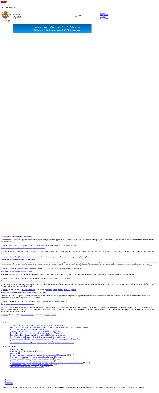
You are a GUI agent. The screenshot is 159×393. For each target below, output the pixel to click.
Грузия (48, 257)
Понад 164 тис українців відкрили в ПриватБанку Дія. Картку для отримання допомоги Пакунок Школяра (49, 327)
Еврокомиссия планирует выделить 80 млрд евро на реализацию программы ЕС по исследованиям (46, 363)
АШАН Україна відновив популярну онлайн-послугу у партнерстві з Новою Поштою (24, 292)
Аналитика (48, 245)
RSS (17, 7)
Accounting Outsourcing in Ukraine (22, 351)
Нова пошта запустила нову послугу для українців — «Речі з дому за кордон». (22, 280)
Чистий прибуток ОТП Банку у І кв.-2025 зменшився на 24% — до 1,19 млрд (38, 337)
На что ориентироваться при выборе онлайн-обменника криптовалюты (36, 341)
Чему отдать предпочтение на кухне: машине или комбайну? (17, 304)
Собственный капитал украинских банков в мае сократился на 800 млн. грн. (38, 355)
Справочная (104, 19)
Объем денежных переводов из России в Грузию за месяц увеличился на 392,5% (23, 248)
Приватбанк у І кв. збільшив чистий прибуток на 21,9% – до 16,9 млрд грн (37, 335)
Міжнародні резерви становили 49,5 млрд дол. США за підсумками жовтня (37, 325)
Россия (82, 257)
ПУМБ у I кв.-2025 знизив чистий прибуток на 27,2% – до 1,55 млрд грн (36, 333)
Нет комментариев (26, 245)
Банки (102, 13)
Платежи (62, 257)
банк (43, 257)
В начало (8, 380)
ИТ (60, 245)
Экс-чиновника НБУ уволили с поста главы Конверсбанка (31, 359)
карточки (53, 278)
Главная (103, 11)
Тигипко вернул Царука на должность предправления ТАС (31, 365)
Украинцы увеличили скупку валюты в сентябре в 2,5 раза (31, 357)
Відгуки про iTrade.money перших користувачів (27, 329)
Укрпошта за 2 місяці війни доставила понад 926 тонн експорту (18, 259)
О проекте (104, 15)
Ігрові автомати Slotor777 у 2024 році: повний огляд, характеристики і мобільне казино (42, 343)
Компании (66, 245)
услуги (82, 268)
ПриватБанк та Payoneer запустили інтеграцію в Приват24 (17, 271)
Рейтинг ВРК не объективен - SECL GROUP (26, 367)
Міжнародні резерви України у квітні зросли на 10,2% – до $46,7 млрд (35, 331)
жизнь (56, 245)
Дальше (4, 245)
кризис (56, 268)
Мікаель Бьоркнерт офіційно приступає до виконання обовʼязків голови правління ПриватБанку (45, 339)
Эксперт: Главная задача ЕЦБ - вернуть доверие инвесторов (32, 361)
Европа (49, 290)
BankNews (109, 387)
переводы (55, 257)
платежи (70, 257)
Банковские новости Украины (30, 387)
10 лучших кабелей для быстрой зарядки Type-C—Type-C (16, 236)
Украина (89, 257)
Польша (103, 17)
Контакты (8, 382)
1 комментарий (24, 257)
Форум (7, 21)
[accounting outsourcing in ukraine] (52, 33)
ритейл (73, 245)
